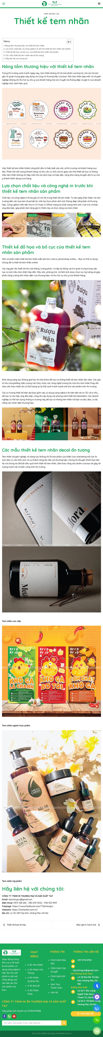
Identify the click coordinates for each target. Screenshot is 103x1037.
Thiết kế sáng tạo (51, 14)
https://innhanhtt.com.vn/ (25, 909)
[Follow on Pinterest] (14, 1016)
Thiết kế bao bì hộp (16, 924)
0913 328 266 (20, 902)
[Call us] (9, 1016)
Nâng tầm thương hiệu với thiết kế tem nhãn (24, 45)
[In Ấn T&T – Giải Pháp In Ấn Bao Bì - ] (51, 3)
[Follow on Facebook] (4, 1016)
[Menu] (3, 3)
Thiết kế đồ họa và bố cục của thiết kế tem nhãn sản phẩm (32, 52)
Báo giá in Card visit (86, 924)
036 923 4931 (50, 902)
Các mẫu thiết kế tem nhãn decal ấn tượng (24, 55)
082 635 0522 (35, 902)
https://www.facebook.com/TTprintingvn (32, 906)
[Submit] (64, 1023)
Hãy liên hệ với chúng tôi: (16, 58)
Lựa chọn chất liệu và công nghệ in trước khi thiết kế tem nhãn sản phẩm (38, 49)
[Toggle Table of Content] (68, 42)
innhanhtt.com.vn (63, 1033)
